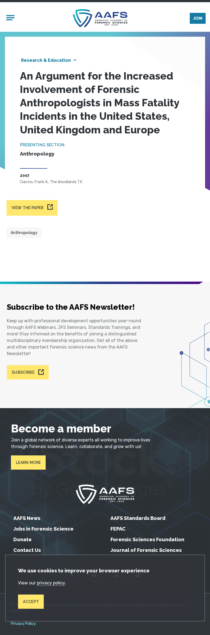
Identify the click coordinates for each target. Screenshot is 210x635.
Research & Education (46, 60)
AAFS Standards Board (137, 518)
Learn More (28, 462)
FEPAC (118, 529)
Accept (31, 601)
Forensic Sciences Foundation (147, 539)
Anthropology (24, 232)
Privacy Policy (23, 624)
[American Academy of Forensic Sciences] (100, 18)
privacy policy (51, 583)
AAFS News (26, 518)
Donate (22, 539)
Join (197, 18)
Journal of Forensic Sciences (146, 550)
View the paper (27, 208)
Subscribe (23, 372)
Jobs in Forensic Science (43, 529)
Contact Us (27, 550)
